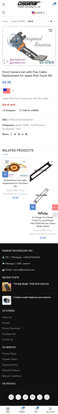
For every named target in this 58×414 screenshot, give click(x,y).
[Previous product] (48, 21)
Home (5, 21)
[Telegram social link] (26, 134)
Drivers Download (11, 328)
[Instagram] (18, 397)
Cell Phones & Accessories (15, 193)
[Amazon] (39, 397)
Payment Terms (9, 359)
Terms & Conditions (11, 376)
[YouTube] (32, 397)
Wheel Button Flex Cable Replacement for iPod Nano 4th (15, 183)
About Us (6, 317)
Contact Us (7, 339)
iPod (30, 21)
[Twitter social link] (15, 134)
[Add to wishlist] (24, 162)
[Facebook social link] (11, 134)
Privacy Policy (9, 353)
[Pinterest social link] (19, 134)
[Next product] (54, 21)
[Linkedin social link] (22, 134)
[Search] (4, 13)
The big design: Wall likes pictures (31, 283)
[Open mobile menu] (4, 4)
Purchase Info (9, 334)
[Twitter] (25, 397)
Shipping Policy (10, 364)
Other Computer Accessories (43, 233)
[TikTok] (47, 397)
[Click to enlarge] (7, 61)
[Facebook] (11, 397)
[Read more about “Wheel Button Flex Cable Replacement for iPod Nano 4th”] (5, 174)
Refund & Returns (10, 370)
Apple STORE (18, 21)
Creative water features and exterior (32, 297)
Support (6, 322)
